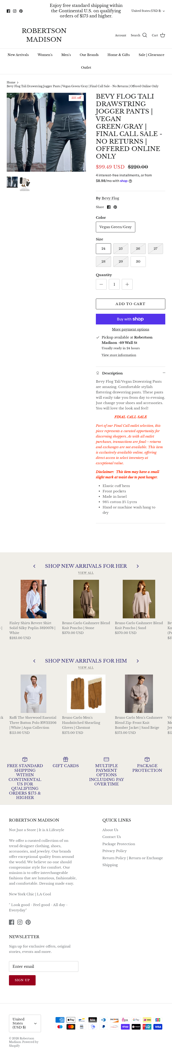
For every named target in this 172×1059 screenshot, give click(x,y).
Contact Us (111, 837)
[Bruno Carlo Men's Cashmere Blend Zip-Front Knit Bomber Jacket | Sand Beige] (139, 694)
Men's (66, 55)
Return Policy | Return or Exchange (132, 858)
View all (86, 572)
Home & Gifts (119, 55)
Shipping (110, 865)
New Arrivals (18, 55)
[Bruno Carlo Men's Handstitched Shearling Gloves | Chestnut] (86, 694)
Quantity (104, 275)
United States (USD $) (146, 10)
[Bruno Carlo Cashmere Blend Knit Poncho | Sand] (139, 599)
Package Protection (118, 844)
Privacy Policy (114, 851)
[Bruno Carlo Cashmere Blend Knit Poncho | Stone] (86, 599)
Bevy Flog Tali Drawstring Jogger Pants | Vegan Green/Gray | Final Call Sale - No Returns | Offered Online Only (83, 86)
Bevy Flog (110, 198)
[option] (46, 132)
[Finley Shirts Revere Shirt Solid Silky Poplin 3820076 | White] (33, 599)
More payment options (130, 329)
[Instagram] (14, 11)
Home (11, 82)
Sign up (22, 980)
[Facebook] (8, 11)
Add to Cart (130, 304)
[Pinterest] (21, 11)
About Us (110, 830)
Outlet (86, 68)
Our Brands (89, 55)
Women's (45, 55)
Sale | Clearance (151, 55)
